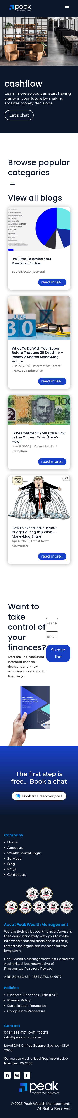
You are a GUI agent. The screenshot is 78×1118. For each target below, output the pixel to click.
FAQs (11, 869)
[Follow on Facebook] (27, 1075)
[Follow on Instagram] (17, 1075)
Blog (11, 864)
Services (14, 858)
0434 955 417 (15, 1032)
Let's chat (19, 115)
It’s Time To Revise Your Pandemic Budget (31, 261)
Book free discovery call (42, 796)
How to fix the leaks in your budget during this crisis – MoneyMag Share (34, 532)
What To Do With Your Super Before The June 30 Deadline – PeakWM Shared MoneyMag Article (37, 355)
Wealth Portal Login (24, 853)
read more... (52, 282)
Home (12, 842)
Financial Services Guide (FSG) (32, 995)
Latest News (40, 541)
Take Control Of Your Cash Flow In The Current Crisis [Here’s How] (38, 437)
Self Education (32, 371)
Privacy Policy (19, 1000)
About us (15, 848)
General (39, 272)
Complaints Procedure (26, 1011)
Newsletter (20, 546)
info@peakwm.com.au (23, 1037)
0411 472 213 (38, 1032)
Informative (41, 366)
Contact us (16, 875)
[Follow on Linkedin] (7, 1075)
